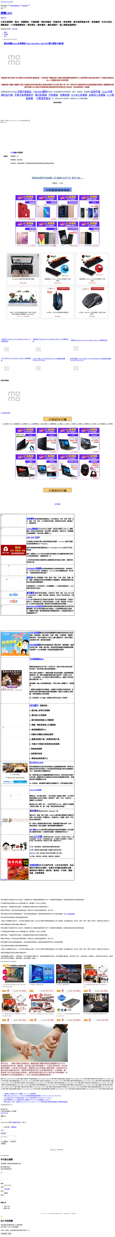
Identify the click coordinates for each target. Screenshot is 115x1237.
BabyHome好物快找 (34, 606)
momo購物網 (32, 529)
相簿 (5, 32)
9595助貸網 (34, 633)
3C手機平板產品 (22, 91)
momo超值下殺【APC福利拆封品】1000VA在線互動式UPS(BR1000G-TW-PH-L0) (28, 1098)
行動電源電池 (43, 98)
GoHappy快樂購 (33, 568)
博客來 (29, 577)
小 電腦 (13, 152)
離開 (10, 1233)
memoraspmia (4, 1113)
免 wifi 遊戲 (4, 879)
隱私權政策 (67, 1213)
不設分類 (14, 29)
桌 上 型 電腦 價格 (69, 914)
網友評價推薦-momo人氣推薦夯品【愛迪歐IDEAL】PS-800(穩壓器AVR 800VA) (27, 1100)
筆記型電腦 (41, 95)
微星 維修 (32, 853)
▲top (2, 1130)
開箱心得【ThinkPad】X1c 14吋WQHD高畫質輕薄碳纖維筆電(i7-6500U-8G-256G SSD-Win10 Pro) (32, 1096)
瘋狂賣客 (30, 593)
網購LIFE (6, 13)
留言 (18, 1122)
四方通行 (33, 705)
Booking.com (36, 762)
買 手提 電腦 (74, 358)
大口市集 (37, 836)
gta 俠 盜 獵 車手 (5, 413)
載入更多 (3, 1133)
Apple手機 (107, 91)
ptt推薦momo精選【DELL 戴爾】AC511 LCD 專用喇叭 (20, 1093)
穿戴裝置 (65, 95)
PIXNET (45, 1213)
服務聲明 (73, 1213)
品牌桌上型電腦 (97, 95)
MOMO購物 (41, 91)
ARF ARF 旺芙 (32, 537)
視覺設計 (14, 1127)
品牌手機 (95, 91)
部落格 (6, 34)
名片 (5, 36)
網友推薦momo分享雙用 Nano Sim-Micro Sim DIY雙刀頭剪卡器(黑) (34, 43)
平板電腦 (53, 95)
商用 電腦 (32, 830)
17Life (28, 599)
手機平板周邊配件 (23, 95)
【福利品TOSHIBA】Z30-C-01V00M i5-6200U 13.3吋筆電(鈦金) (88, 340)
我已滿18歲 (4, 1233)
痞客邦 (15, 1122)
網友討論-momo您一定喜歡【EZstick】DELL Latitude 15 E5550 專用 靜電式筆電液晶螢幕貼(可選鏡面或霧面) (36, 1102)
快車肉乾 (33, 865)
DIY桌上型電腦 (79, 95)
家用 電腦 (57, 504)
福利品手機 (7, 95)
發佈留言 (3, 1143)
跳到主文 (3, 17)
